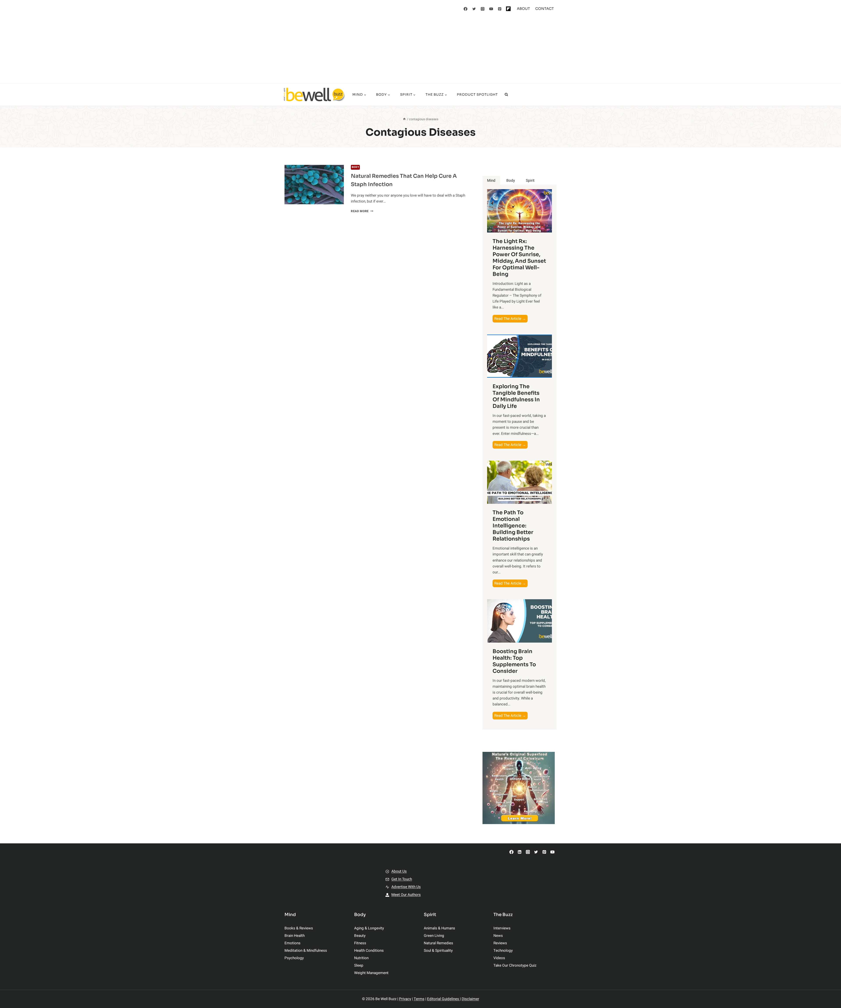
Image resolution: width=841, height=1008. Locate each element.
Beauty (360, 935)
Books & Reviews (298, 928)
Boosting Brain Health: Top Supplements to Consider (514, 661)
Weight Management (371, 973)
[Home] (404, 119)
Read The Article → (511, 319)
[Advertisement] (420, 50)
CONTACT (544, 8)
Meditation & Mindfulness (305, 950)
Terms (419, 999)
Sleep (358, 965)
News (498, 935)
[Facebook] (465, 8)
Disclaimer (470, 999)
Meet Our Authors (406, 894)
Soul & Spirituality (438, 950)
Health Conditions (369, 950)
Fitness (360, 943)
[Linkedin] (520, 852)
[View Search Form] (506, 94)
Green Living (434, 935)
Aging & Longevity (369, 928)
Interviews (502, 928)
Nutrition (361, 958)
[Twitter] (474, 8)
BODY (355, 167)
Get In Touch (401, 879)
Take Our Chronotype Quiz (514, 965)
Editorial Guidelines (443, 999)
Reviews (500, 943)
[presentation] (314, 184)
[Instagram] (482, 8)
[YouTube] (491, 8)
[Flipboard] (508, 8)
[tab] (491, 180)
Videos (499, 958)
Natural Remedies (438, 943)
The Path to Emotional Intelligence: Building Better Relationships (513, 525)
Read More (362, 211)
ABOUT (523, 8)
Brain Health (294, 935)
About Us (399, 871)
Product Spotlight (477, 94)
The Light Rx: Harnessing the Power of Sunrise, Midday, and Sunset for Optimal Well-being (519, 257)
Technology (503, 950)
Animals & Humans (439, 928)
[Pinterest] (500, 8)
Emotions (292, 943)
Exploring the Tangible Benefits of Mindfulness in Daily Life (516, 396)
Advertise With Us (406, 887)
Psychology (294, 958)
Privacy (405, 999)
